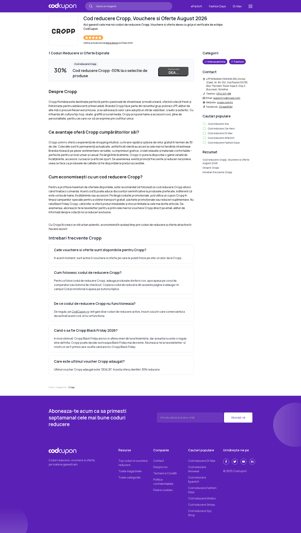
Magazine (61, 387)
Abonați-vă (238, 417)
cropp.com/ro (225, 102)
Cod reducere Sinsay (201, 505)
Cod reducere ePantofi (221, 138)
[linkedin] (252, 461)
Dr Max (237, 6)
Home (51, 387)
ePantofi (196, 6)
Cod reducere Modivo (202, 498)
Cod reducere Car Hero (221, 128)
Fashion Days (217, 6)
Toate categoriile (129, 477)
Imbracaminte (216, 62)
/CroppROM (225, 106)
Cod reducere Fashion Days (224, 142)
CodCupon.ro (80, 312)
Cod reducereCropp (85, 64)
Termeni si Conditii (165, 473)
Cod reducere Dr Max (220, 133)
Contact (158, 461)
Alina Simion (112, 42)
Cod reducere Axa (218, 123)
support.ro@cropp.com (226, 98)
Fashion (239, 62)
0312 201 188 (223, 93)
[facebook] (226, 461)
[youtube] (243, 461)
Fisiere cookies (163, 490)
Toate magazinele (130, 471)
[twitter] (234, 461)
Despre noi (160, 467)
